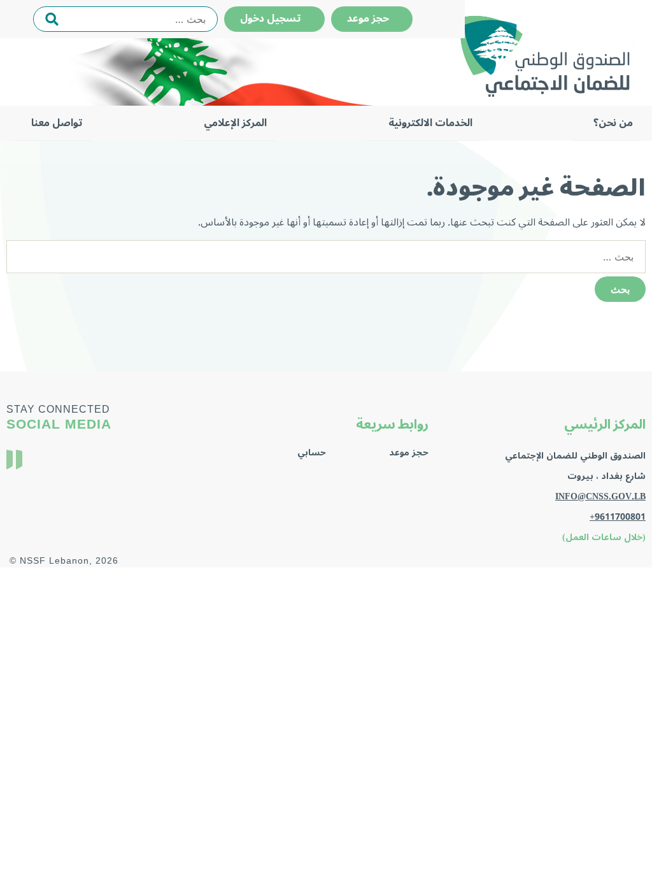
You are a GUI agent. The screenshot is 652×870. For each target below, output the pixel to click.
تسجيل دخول (274, 18)
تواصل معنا (57, 123)
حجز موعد (372, 18)
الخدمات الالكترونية (430, 123)
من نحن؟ (613, 123)
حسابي (311, 452)
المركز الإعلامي (235, 123)
